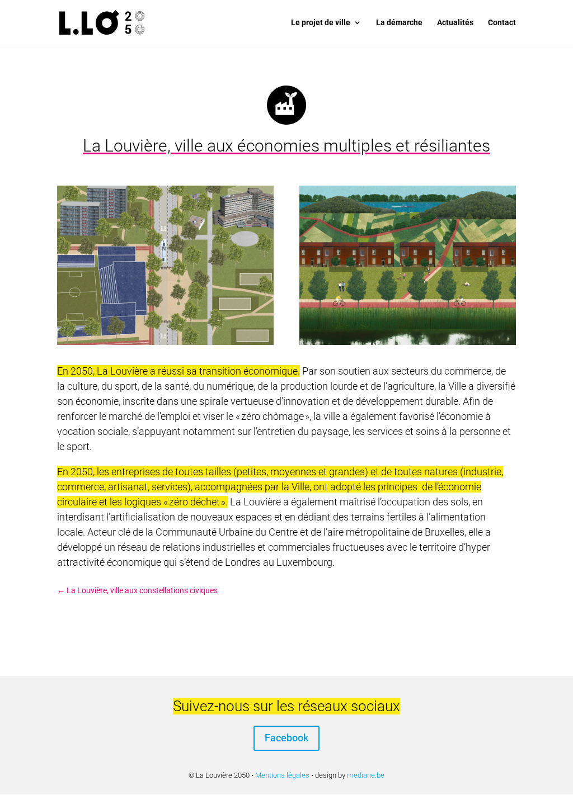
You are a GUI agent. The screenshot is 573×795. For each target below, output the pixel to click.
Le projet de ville (320, 22)
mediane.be (365, 775)
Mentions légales (282, 775)
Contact (502, 22)
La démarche (399, 22)
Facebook (286, 738)
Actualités (455, 22)
